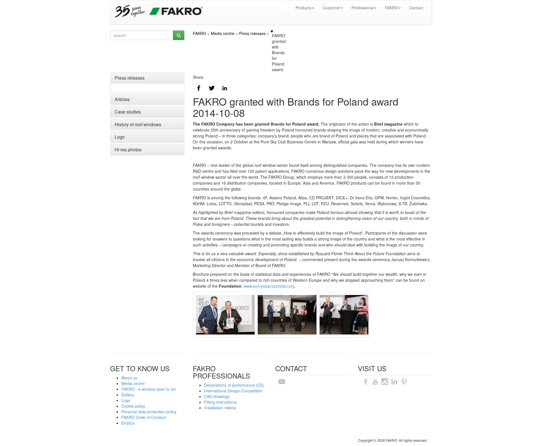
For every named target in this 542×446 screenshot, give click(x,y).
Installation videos (220, 407)
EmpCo (128, 423)
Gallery (127, 394)
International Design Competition (233, 390)
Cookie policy (133, 406)
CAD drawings (217, 396)
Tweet (212, 88)
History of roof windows (138, 124)
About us (129, 378)
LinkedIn (225, 88)
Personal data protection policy (148, 411)
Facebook (199, 88)
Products (303, 7)
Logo (120, 137)
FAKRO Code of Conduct (143, 417)
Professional (362, 7)
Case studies (128, 111)
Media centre (133, 383)
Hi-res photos (128, 149)
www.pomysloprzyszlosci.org (268, 286)
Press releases (130, 78)
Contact (416, 7)
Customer (331, 7)
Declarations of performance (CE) (234, 385)
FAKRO (391, 7)
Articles (122, 99)
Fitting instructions (220, 402)
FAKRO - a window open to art (148, 389)
